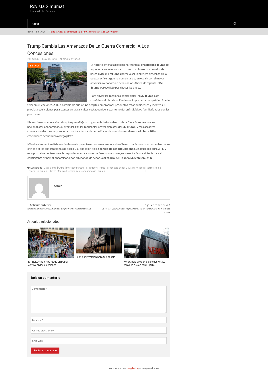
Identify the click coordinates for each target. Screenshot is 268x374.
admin (35, 58)
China (61, 167)
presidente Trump (95, 167)
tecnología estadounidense (81, 170)
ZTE (109, 170)
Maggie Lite (132, 368)
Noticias (41, 31)
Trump (101, 170)
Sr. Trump (42, 170)
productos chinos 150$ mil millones (126, 167)
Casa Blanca (50, 167)
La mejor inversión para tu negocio (95, 256)
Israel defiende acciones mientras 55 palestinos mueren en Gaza (59, 208)
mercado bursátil (75, 167)
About (35, 23)
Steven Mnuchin (57, 170)
